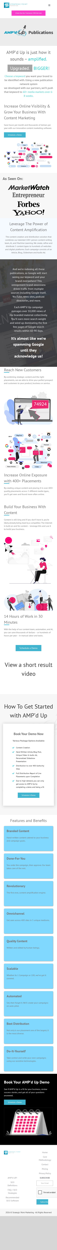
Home (45, 1152)
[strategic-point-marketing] (16, 3)
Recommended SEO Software (12, 1199)
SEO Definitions (12, 1184)
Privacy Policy (45, 1173)
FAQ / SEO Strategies (12, 1191)
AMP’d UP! (12, 1177)
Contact (44, 1164)
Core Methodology (45, 1158)
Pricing (45, 1169)
